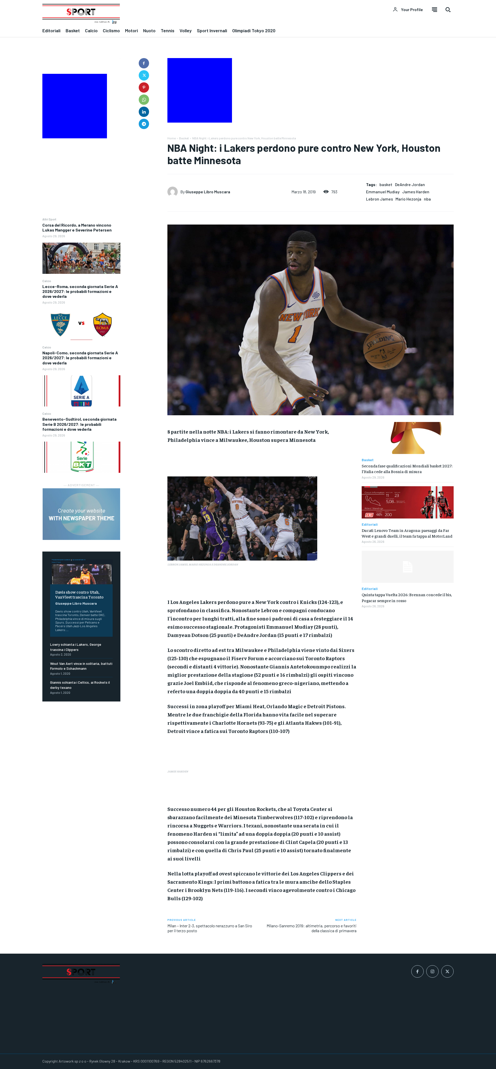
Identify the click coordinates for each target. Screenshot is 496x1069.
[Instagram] (432, 971)
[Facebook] (144, 63)
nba (427, 198)
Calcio (46, 281)
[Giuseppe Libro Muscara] (173, 192)
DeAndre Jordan (410, 184)
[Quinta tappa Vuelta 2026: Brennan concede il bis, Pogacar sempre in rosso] (408, 567)
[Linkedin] (144, 112)
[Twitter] (144, 75)
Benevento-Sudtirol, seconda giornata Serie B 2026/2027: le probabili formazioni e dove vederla (79, 424)
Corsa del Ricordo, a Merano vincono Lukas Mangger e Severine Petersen (77, 227)
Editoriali (370, 524)
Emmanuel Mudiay (383, 191)
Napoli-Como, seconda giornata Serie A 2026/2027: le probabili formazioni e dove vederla (80, 357)
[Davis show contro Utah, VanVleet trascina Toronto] (81, 571)
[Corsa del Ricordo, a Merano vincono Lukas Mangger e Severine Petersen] (81, 258)
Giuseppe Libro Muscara (76, 603)
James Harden (415, 191)
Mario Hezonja (408, 198)
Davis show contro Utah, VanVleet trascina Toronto (79, 594)
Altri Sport (49, 219)
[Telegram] (144, 124)
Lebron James (379, 198)
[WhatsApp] (144, 99)
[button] (448, 9)
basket (385, 184)
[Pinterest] (144, 87)
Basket (184, 138)
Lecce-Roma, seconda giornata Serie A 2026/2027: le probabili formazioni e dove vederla (80, 291)
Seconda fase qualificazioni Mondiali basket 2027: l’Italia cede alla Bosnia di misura (407, 468)
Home (171, 138)
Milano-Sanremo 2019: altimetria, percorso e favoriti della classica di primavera (312, 928)
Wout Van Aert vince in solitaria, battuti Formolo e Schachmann (81, 666)
